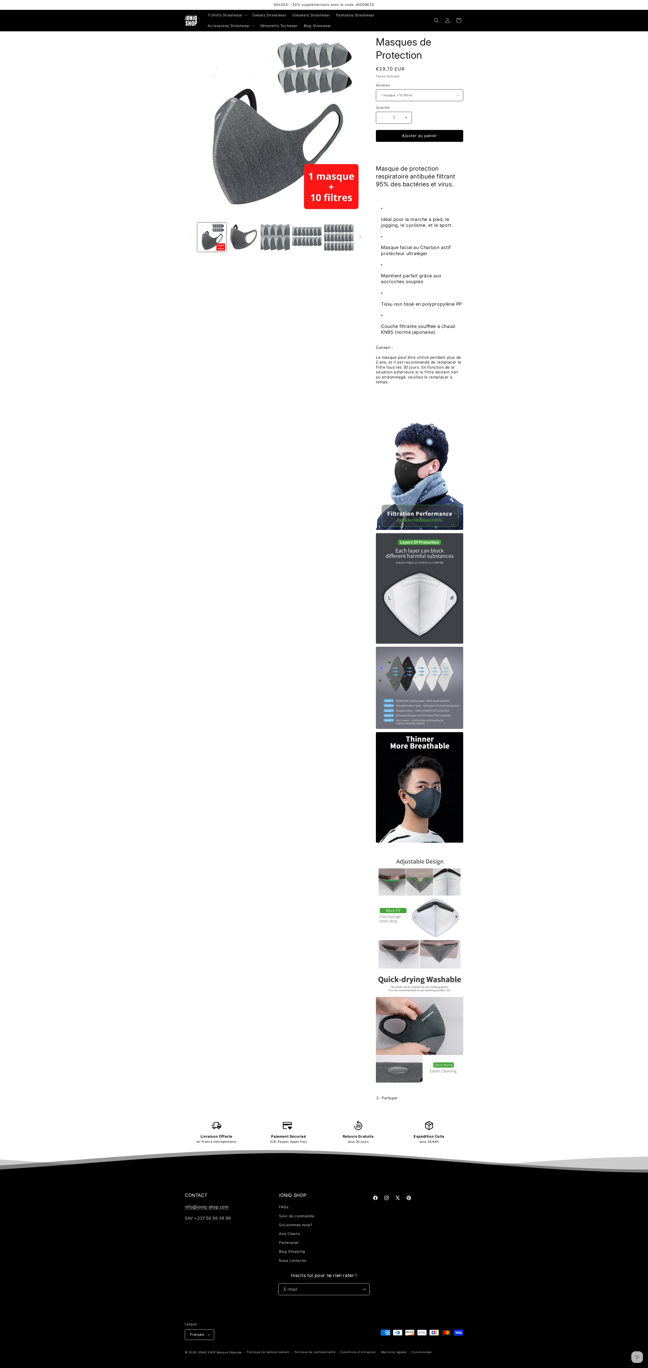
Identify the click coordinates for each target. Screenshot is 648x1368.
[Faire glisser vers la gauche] (190, 237)
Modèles (383, 85)
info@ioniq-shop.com (207, 1206)
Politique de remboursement (268, 1352)
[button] (227, 15)
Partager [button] (389, 1098)
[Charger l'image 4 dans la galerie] (306, 237)
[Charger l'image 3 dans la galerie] (275, 237)
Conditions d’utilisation (358, 1352)
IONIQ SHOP (207, 1352)
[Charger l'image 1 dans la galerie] (211, 237)
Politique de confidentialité (314, 1352)
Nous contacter (293, 1260)
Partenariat (289, 1242)
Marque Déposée (229, 1352)
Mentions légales (394, 1352)
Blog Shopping (292, 1251)
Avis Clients (289, 1233)
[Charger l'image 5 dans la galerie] (338, 237)
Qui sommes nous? (295, 1225)
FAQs (283, 1207)
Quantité (383, 107)
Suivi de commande (296, 1216)
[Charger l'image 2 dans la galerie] (243, 237)
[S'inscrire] (363, 1289)
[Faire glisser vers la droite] (360, 237)
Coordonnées (422, 1352)
